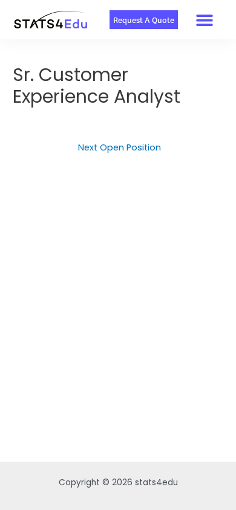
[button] (204, 19)
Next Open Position (119, 147)
